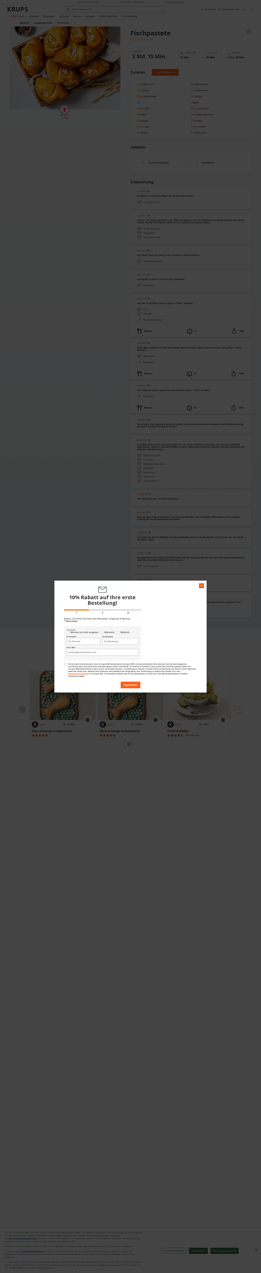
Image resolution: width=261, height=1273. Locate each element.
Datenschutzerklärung (78, 674)
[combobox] (83, 641)
